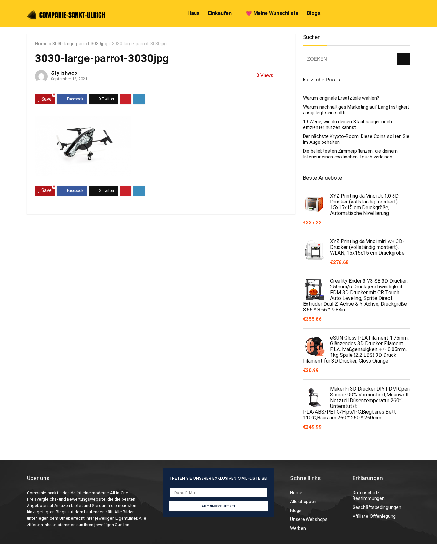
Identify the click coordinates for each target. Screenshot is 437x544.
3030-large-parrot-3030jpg (79, 44)
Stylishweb (64, 73)
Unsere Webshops (309, 519)
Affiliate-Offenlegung (374, 516)
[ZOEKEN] (403, 59)
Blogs (314, 13)
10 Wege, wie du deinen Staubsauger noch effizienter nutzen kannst (347, 124)
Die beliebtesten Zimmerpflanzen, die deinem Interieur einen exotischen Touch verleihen (350, 154)
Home (41, 44)
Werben (298, 528)
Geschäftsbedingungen (377, 507)
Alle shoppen (303, 501)
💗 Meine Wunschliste (272, 13)
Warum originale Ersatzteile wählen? (341, 98)
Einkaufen (220, 13)
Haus (193, 13)
